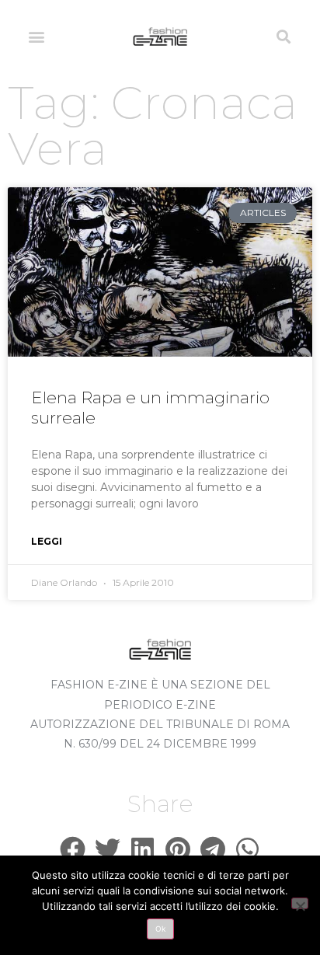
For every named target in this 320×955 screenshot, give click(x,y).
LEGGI (46, 541)
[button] (36, 36)
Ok (160, 928)
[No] (299, 903)
